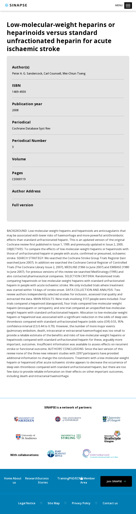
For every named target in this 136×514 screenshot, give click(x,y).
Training (63, 478)
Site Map (54, 503)
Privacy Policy (81, 503)
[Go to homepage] (15, 7)
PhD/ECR (74, 478)
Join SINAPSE (115, 481)
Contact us (110, 503)
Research (31, 478)
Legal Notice (26, 503)
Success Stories (43, 480)
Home (8, 478)
